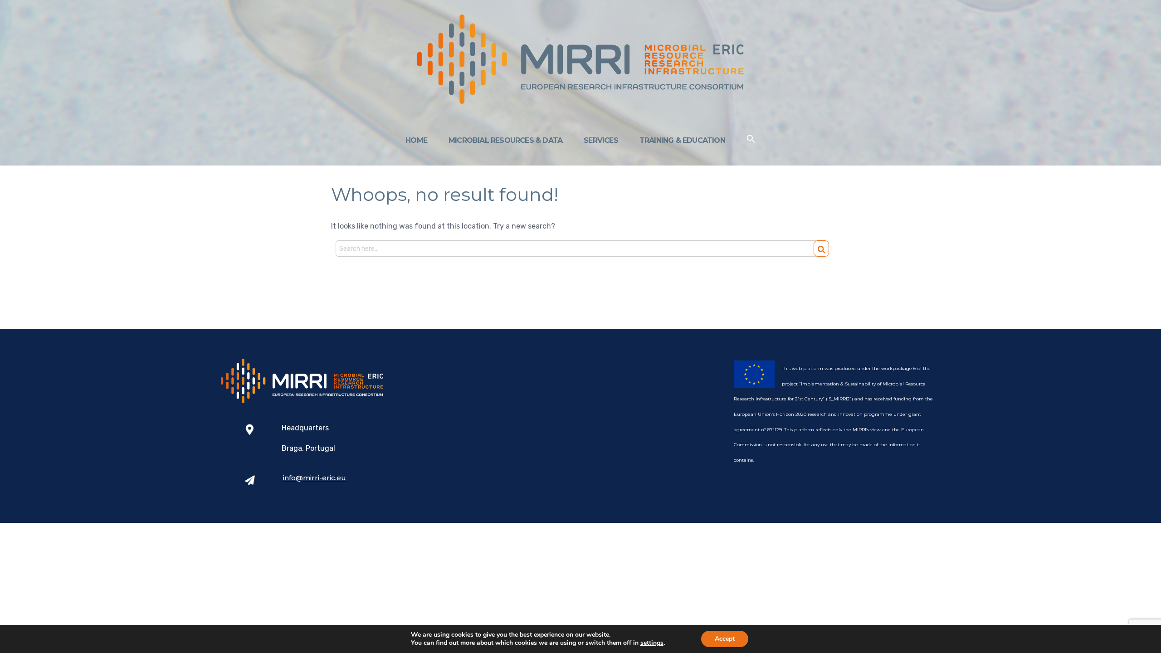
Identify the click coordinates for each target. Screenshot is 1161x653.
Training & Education (682, 140)
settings (651, 643)
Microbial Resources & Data (505, 140)
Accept (725, 638)
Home (416, 140)
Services (601, 140)
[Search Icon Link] (751, 140)
